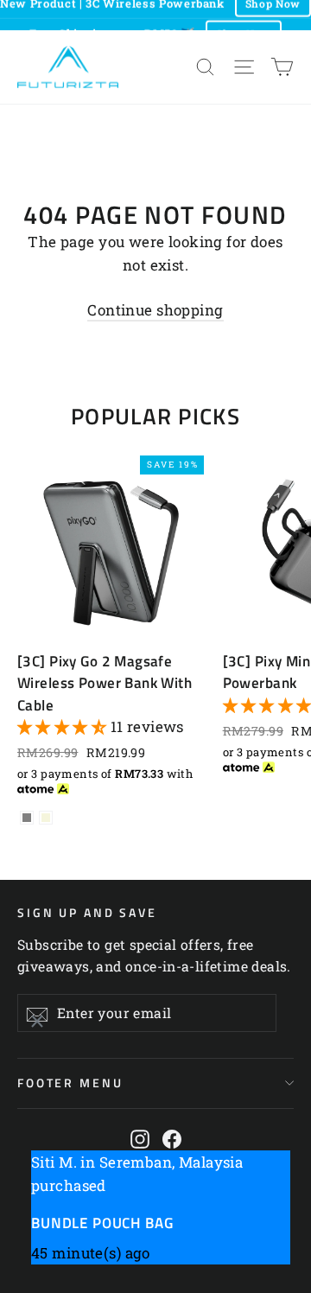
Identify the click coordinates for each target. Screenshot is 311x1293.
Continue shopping (155, 310)
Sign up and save (87, 911)
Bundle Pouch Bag (102, 1223)
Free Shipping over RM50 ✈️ (112, 26)
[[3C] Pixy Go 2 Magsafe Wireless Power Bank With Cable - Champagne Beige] (46, 818)
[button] (64, 726)
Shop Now (243, 26)
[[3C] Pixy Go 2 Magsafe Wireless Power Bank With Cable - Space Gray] (27, 818)
